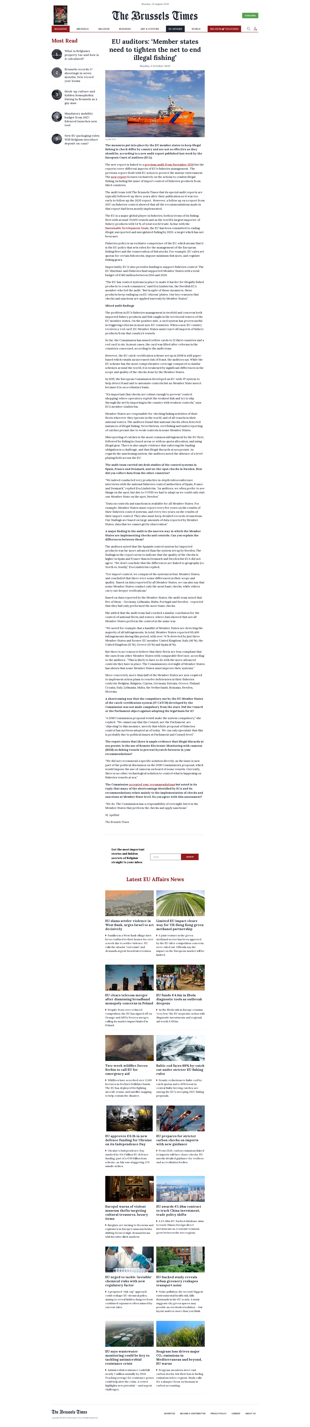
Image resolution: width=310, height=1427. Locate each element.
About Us (250, 1413)
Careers (236, 1413)
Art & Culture (149, 28)
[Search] (248, 29)
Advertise (169, 1413)
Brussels (83, 28)
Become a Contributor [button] (192, 1413)
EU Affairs (175, 28)
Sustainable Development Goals (127, 228)
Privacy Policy (218, 1413)
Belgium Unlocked (224, 28)
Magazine (60, 28)
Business (125, 28)
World (196, 28)
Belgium (103, 28)
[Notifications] (255, 29)
